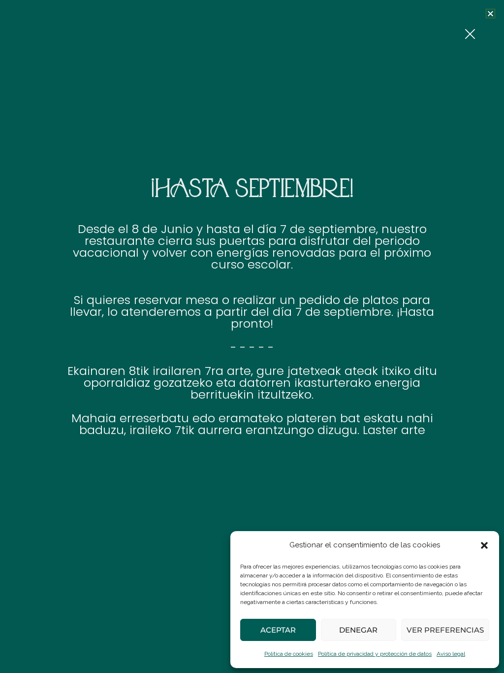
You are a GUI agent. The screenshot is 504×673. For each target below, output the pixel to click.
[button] (484, 545)
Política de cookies (288, 653)
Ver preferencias (445, 630)
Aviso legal (451, 653)
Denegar (358, 630)
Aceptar (278, 630)
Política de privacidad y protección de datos (375, 653)
